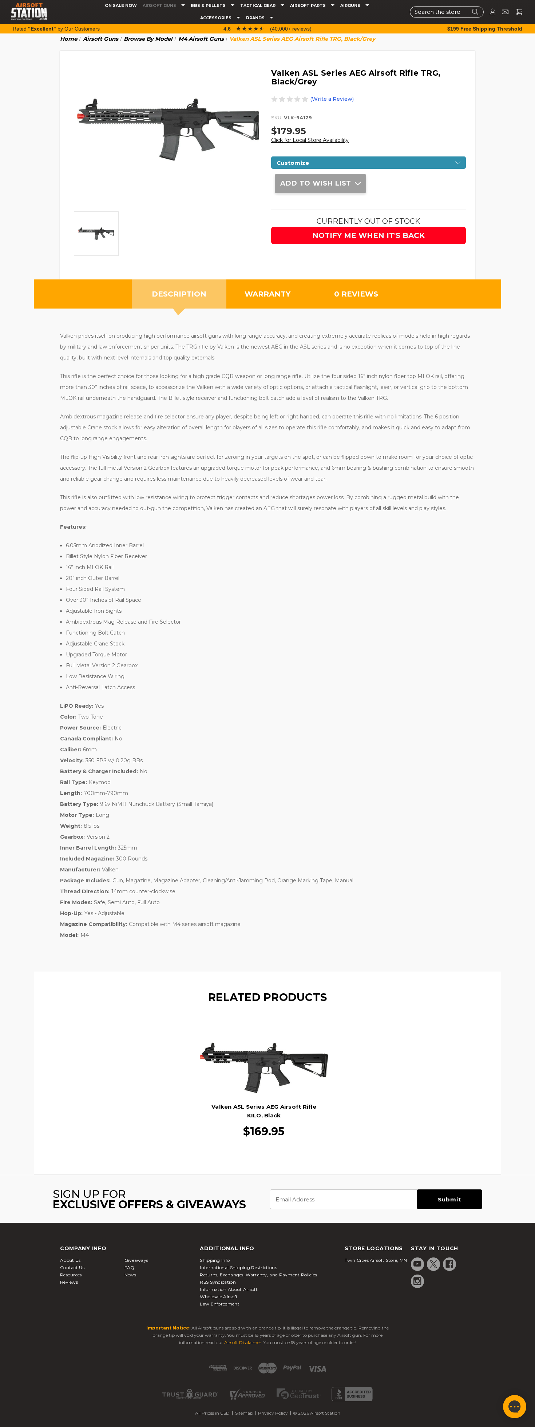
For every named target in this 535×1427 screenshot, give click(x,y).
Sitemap (244, 1413)
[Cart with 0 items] (516, 11)
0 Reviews (356, 294)
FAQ (129, 1267)
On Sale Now (121, 5)
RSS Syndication (218, 1282)
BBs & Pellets (209, 5)
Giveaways (136, 1260)
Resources (71, 1274)
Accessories (216, 18)
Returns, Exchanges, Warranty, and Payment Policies (258, 1274)
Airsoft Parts (308, 5)
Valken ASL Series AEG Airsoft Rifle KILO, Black (263, 1111)
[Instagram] (417, 1281)
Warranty (267, 294)
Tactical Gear (258, 5)
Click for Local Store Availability (310, 140)
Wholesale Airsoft (219, 1296)
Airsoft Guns (160, 5)
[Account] (489, 11)
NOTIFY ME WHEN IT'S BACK (368, 235)
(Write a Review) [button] (332, 99)
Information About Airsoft (229, 1289)
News (130, 1274)
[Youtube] (417, 1264)
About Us (70, 1260)
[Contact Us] (502, 11)
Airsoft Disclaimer (242, 1342)
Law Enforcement (219, 1304)
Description (179, 294)
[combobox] (447, 11)
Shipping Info (215, 1260)
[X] (433, 1264)
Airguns (350, 5)
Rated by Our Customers (56, 29)
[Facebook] (449, 1264)
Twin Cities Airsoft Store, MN (376, 1260)
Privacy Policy (273, 1413)
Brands (256, 18)
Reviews (69, 1282)
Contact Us (72, 1267)
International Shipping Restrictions (238, 1267)
